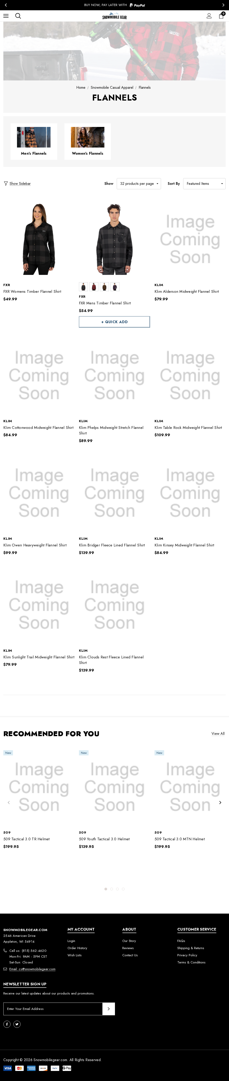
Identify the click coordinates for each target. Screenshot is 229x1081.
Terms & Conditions (191, 962)
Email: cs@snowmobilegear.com (32, 969)
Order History (77, 948)
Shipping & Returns (190, 948)
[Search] (18, 16)
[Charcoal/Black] (83, 286)
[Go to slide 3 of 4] (117, 889)
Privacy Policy (187, 955)
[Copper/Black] (104, 286)
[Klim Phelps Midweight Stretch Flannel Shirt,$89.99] (114, 375)
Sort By (174, 183)
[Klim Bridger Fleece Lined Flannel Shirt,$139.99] (114, 493)
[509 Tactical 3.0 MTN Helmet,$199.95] (190, 787)
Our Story (129, 940)
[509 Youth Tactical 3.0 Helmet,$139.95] (114, 787)
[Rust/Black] (93, 286)
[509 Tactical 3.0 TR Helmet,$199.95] (38, 787)
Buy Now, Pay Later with (106, 4)
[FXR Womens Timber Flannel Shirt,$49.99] (38, 239)
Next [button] (223, 5)
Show (108, 183)
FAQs (181, 940)
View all (218, 733)
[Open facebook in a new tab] (7, 1024)
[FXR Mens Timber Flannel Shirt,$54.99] (114, 239)
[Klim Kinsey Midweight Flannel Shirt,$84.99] (190, 493)
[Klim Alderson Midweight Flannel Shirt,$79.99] (190, 239)
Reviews (128, 948)
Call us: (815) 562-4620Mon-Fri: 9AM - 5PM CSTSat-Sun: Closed (28, 956)
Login (71, 940)
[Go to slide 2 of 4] (111, 889)
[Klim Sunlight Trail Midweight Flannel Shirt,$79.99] (38, 605)
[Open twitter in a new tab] (17, 1024)
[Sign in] (209, 15)
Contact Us (130, 955)
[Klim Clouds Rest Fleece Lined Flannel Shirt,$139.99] (114, 605)
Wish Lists (75, 955)
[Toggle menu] (5, 15)
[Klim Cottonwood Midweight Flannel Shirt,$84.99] (38, 375)
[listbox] (204, 183)
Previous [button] (5, 5)
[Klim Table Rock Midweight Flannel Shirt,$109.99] (190, 375)
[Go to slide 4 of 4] (123, 889)
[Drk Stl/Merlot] (114, 286)
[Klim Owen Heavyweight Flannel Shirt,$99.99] (38, 493)
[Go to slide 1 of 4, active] (105, 889)
